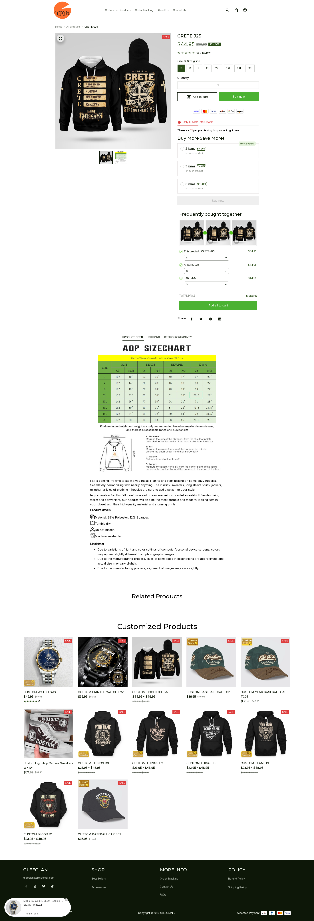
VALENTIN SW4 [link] (32, 904)
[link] (13, 907)
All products (73, 26)
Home (58, 26)
